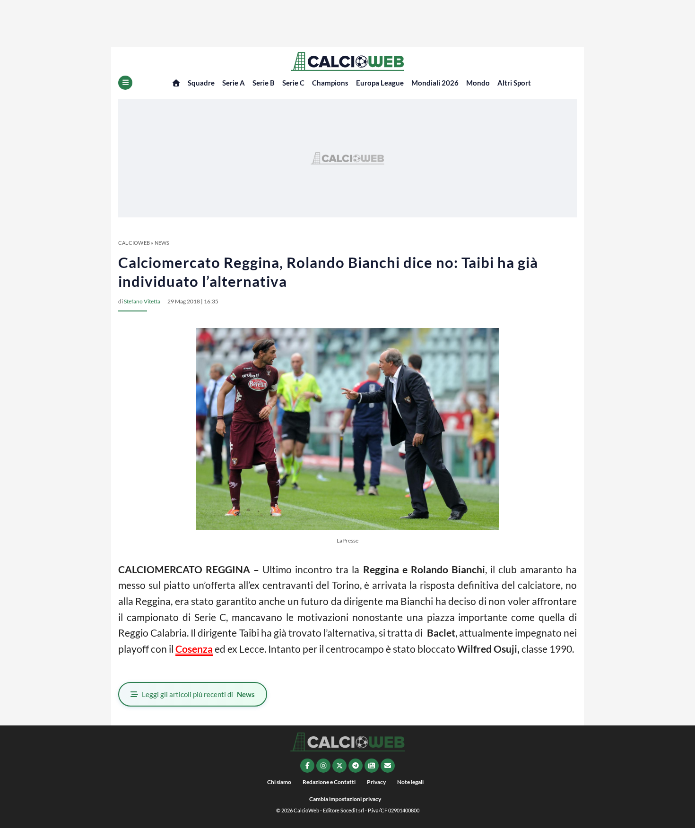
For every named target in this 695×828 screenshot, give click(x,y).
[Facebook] (307, 766)
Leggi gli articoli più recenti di (198, 694)
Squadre (201, 82)
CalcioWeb (134, 243)
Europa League (380, 82)
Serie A (233, 82)
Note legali (410, 781)
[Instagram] (323, 766)
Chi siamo (279, 781)
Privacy (376, 781)
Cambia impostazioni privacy (345, 798)
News (162, 243)
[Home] (176, 83)
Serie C (293, 82)
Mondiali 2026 (435, 82)
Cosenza (194, 649)
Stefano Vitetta (142, 301)
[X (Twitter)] (339, 766)
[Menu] (125, 83)
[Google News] (372, 766)
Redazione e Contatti (329, 781)
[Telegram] (355, 766)
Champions (330, 82)
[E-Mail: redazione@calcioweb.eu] (388, 766)
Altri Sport (514, 82)
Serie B (263, 82)
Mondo (478, 82)
